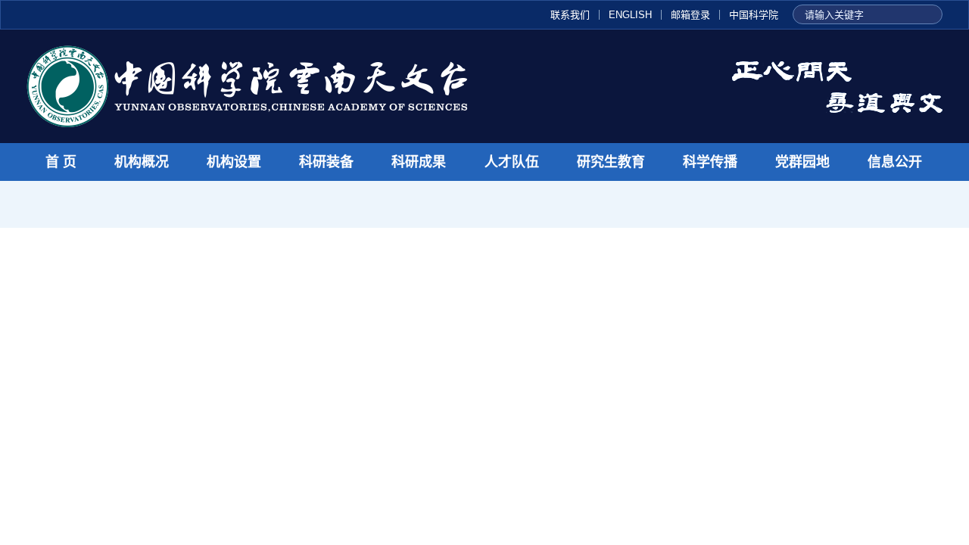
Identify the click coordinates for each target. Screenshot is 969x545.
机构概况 (141, 162)
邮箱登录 (690, 15)
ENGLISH (630, 15)
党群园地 (802, 162)
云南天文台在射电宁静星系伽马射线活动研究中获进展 (182, 450)
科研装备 (326, 162)
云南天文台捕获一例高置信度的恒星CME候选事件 (388, 316)
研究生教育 (611, 162)
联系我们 (570, 15)
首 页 (60, 162)
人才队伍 (511, 162)
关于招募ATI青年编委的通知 (825, 341)
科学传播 (710, 162)
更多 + (614, 266)
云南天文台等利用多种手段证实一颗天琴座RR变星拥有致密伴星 (209, 508)
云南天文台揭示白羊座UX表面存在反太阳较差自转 (173, 478)
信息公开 (895, 162)
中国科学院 (753, 15)
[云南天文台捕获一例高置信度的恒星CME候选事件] (124, 362)
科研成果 (418, 162)
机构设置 (234, 162)
